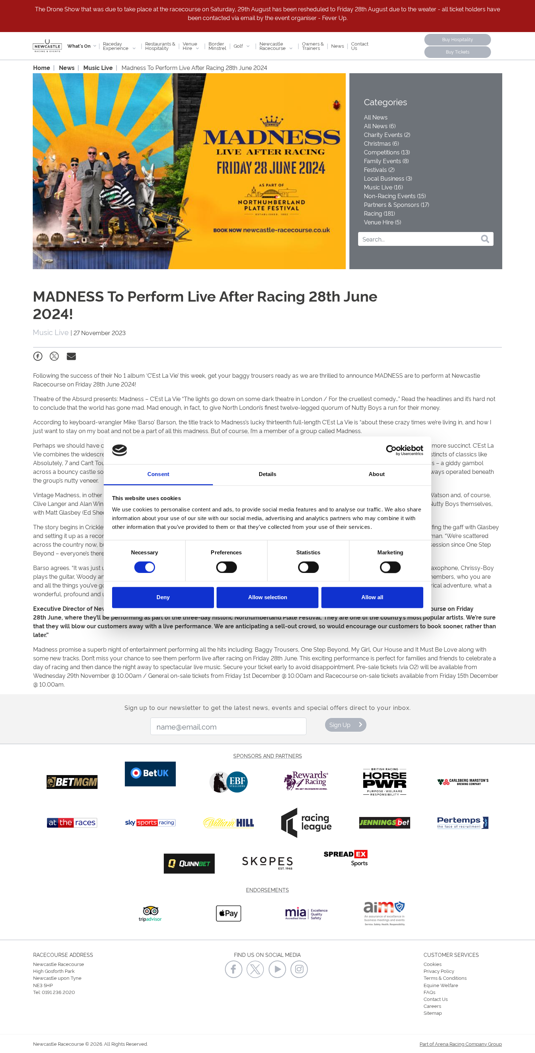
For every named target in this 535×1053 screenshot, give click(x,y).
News (337, 45)
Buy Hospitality (457, 39)
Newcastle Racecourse (273, 45)
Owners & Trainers (313, 45)
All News (376, 117)
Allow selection (267, 597)
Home (41, 67)
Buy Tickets (457, 51)
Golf (239, 45)
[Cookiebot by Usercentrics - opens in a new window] (391, 450)
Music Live (98, 67)
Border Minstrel (217, 45)
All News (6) (380, 126)
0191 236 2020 (58, 992)
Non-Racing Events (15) (395, 196)
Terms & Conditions (445, 977)
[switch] (226, 567)
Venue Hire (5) (382, 222)
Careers (432, 1005)
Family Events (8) (386, 161)
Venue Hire (190, 45)
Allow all (372, 597)
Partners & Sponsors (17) (396, 204)
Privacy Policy (439, 970)
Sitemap (433, 1012)
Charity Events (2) (387, 134)
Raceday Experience (116, 45)
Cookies (432, 963)
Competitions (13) (387, 152)
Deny (163, 597)
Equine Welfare (441, 985)
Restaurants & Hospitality (160, 45)
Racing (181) (379, 213)
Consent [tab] (158, 474)
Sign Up (339, 724)
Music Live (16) (383, 187)
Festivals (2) (379, 169)
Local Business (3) (388, 178)
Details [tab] (268, 474)
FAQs (429, 992)
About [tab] (377, 474)
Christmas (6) (381, 143)
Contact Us (359, 45)
